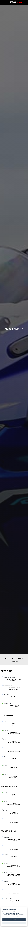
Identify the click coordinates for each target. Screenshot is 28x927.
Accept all (14, 919)
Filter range (14, 661)
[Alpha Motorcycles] (15, 2)
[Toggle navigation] (1, 2)
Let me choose (17, 916)
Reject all (14, 923)
